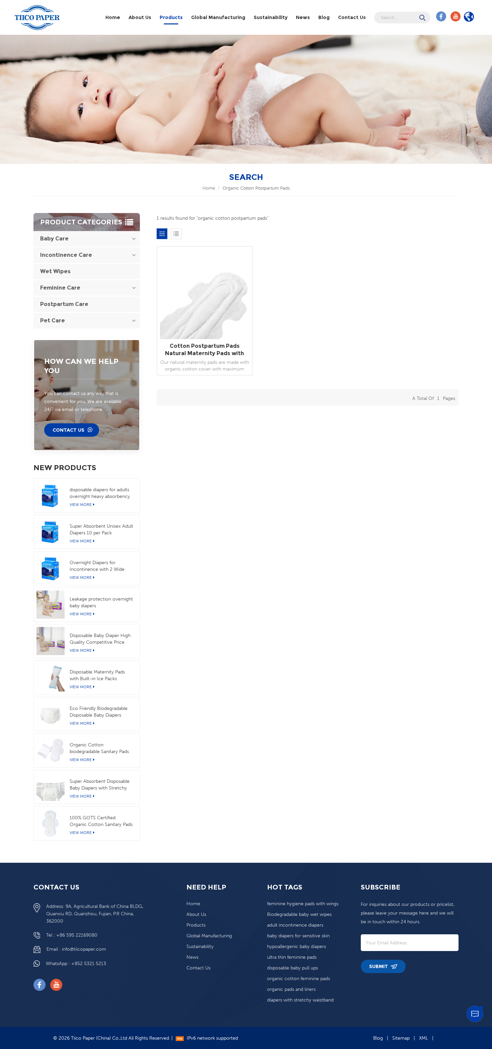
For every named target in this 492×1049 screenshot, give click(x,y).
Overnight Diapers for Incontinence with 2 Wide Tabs (97, 566)
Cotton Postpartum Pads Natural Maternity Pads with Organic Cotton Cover (204, 350)
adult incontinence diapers (295, 925)
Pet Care (52, 320)
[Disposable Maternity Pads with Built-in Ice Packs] (50, 677)
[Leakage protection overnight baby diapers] (50, 605)
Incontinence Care (66, 255)
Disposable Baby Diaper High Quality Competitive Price (100, 639)
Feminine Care (60, 288)
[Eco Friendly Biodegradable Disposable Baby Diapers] (50, 714)
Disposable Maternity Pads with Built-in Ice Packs (97, 675)
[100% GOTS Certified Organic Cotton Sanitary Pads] (50, 823)
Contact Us (352, 17)
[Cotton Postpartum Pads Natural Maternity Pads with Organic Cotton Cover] (204, 294)
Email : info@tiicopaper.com (76, 949)
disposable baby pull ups (292, 967)
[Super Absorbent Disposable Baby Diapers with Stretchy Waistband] (50, 787)
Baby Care (54, 238)
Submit (379, 966)
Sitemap (401, 1038)
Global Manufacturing (218, 17)
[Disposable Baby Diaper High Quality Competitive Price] (50, 641)
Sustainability (271, 17)
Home (112, 17)
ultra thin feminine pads (292, 957)
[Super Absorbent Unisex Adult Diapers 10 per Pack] (50, 532)
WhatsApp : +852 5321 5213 (76, 963)
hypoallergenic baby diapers (296, 946)
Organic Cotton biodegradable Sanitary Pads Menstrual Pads (99, 748)
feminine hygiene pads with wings (302, 903)
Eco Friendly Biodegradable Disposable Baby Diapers (99, 712)
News (303, 17)
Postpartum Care (64, 304)
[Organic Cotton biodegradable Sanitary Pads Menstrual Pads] (50, 750)
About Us (140, 17)
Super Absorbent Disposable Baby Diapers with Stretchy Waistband (100, 784)
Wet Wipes (55, 271)
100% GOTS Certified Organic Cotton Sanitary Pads (101, 821)
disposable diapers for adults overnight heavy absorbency (100, 493)
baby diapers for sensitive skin (298, 935)
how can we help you (81, 366)
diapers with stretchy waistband (300, 1000)
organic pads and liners (291, 989)
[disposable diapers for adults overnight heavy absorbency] (50, 495)
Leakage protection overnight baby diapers (101, 602)
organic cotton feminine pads (298, 978)
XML (423, 1038)
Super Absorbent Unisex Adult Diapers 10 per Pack (101, 529)
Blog (324, 17)
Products (171, 17)
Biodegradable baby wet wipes (299, 914)
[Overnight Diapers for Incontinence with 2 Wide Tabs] (50, 568)
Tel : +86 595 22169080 (71, 935)
